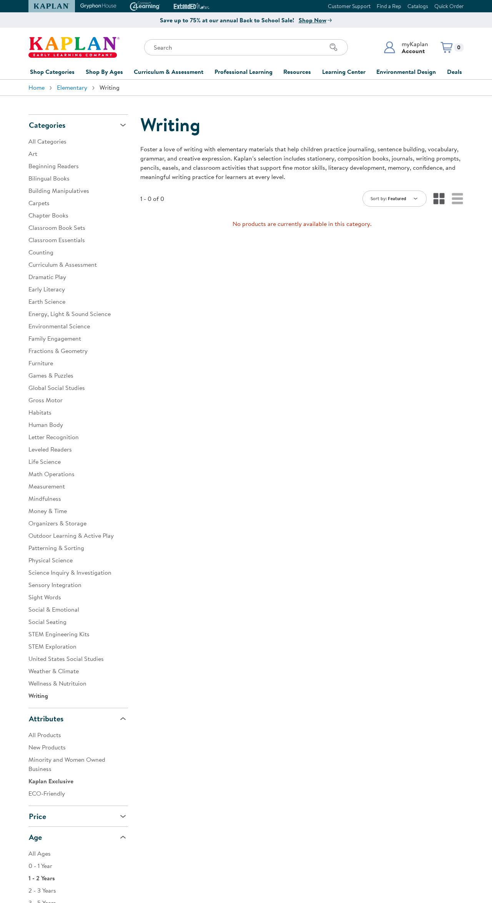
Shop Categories (52, 71)
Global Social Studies (56, 387)
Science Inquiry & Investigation (69, 572)
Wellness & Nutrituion (57, 683)
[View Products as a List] (457, 198)
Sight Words (44, 597)
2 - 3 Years (42, 890)
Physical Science (50, 560)
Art (32, 153)
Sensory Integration (54, 584)
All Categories (47, 141)
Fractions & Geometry (58, 350)
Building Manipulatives (58, 190)
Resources (297, 71)
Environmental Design (406, 71)
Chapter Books (48, 215)
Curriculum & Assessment (168, 71)
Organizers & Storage (57, 523)
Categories (47, 125)
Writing (38, 695)
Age (35, 837)
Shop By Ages (104, 71)
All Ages (39, 853)
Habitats (40, 412)
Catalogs (417, 6)
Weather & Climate (53, 671)
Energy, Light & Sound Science (69, 313)
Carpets (39, 203)
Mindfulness (44, 498)
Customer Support (349, 6)
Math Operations (51, 474)
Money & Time (47, 511)
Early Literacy (46, 289)
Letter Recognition (53, 437)
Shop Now (312, 20)
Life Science (44, 461)
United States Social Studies (66, 658)
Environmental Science (59, 326)
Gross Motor (45, 400)
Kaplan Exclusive (50, 781)
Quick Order (449, 6)
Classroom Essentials (56, 240)
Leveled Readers (50, 449)
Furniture (40, 363)
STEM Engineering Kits (59, 634)
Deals (454, 71)
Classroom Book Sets (56, 227)
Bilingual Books (49, 178)
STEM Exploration (52, 646)
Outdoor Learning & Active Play (71, 535)
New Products (47, 747)
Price (37, 816)
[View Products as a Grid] (439, 198)
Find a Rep (389, 6)
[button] (405, 47)
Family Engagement (54, 338)
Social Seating (47, 621)
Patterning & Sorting (56, 547)
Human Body (45, 424)
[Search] (333, 47)
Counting (40, 252)
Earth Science (46, 301)
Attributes (46, 718)
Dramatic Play (47, 277)
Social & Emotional (53, 609)
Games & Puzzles (50, 375)
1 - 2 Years (41, 878)
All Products (44, 735)
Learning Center (344, 71)
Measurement (46, 486)
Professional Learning (243, 71)
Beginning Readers (53, 166)
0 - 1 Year (40, 865)
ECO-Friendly (46, 793)
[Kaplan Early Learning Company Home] (74, 47)
